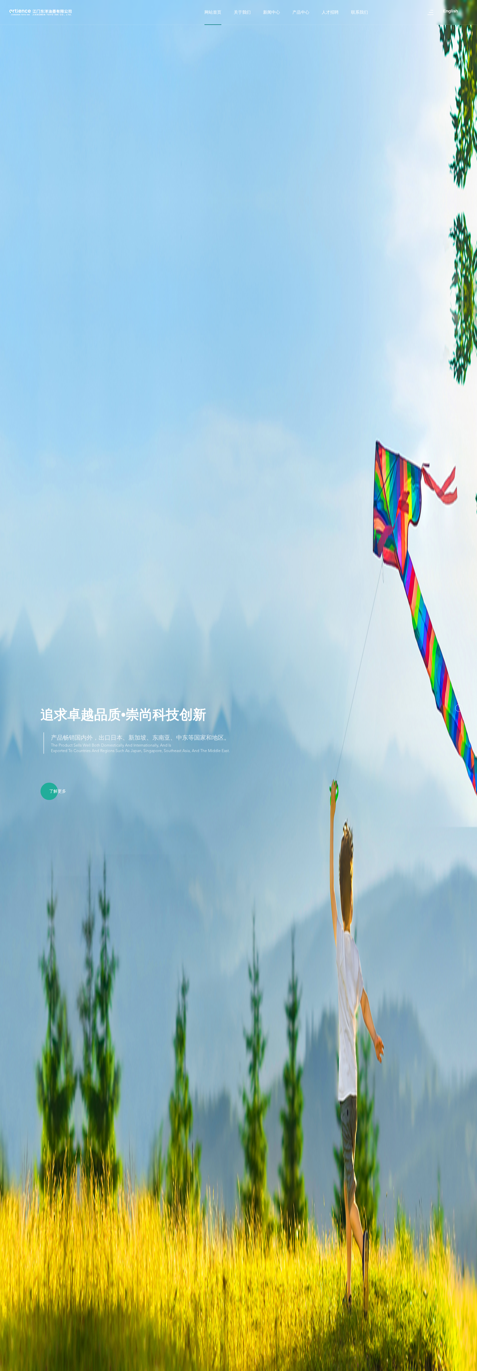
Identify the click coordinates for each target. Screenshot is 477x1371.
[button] (459, 690)
